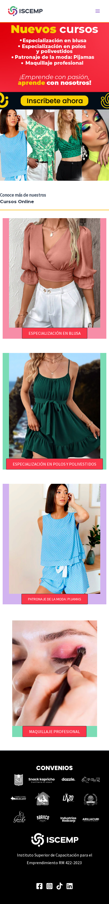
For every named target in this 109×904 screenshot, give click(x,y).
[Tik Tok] (59, 886)
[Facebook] (39, 886)
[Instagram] (49, 886)
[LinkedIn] (69, 886)
